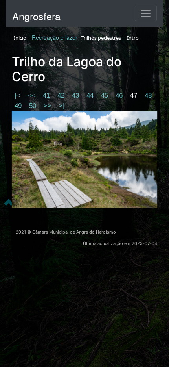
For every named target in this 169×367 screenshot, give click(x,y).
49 (19, 105)
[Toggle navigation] (146, 13)
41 (47, 95)
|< (18, 95)
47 (134, 95)
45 (105, 95)
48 (148, 95)
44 (91, 95)
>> (48, 105)
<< (32, 95)
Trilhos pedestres (101, 37)
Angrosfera (36, 16)
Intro (133, 37)
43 (76, 95)
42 (61, 95)
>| (61, 105)
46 (120, 95)
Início (20, 37)
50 (33, 105)
